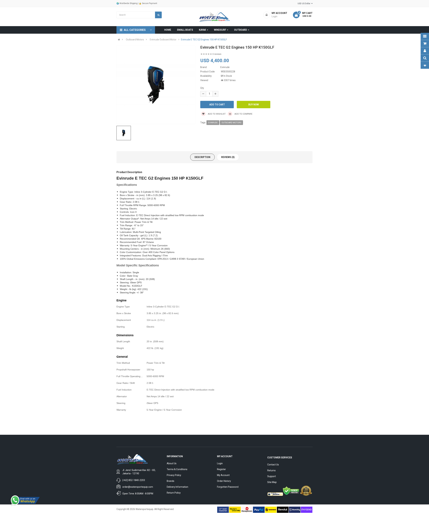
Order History (224, 481)
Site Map (272, 482)
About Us (171, 463)
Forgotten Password (227, 487)
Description (202, 157)
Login (220, 463)
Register (221, 469)
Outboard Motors (135, 39)
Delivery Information (177, 487)
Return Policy (174, 492)
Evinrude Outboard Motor (163, 39)
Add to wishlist (216, 114)
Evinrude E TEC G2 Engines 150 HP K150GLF (204, 39)
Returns (271, 470)
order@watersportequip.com (137, 487)
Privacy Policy (174, 475)
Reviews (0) (228, 157)
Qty (202, 88)
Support (271, 476)
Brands (170, 481)
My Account (223, 475)
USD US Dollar (304, 3)
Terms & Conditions (177, 469)
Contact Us (273, 464)
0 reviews (216, 54)
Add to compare (243, 114)
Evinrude (213, 122)
